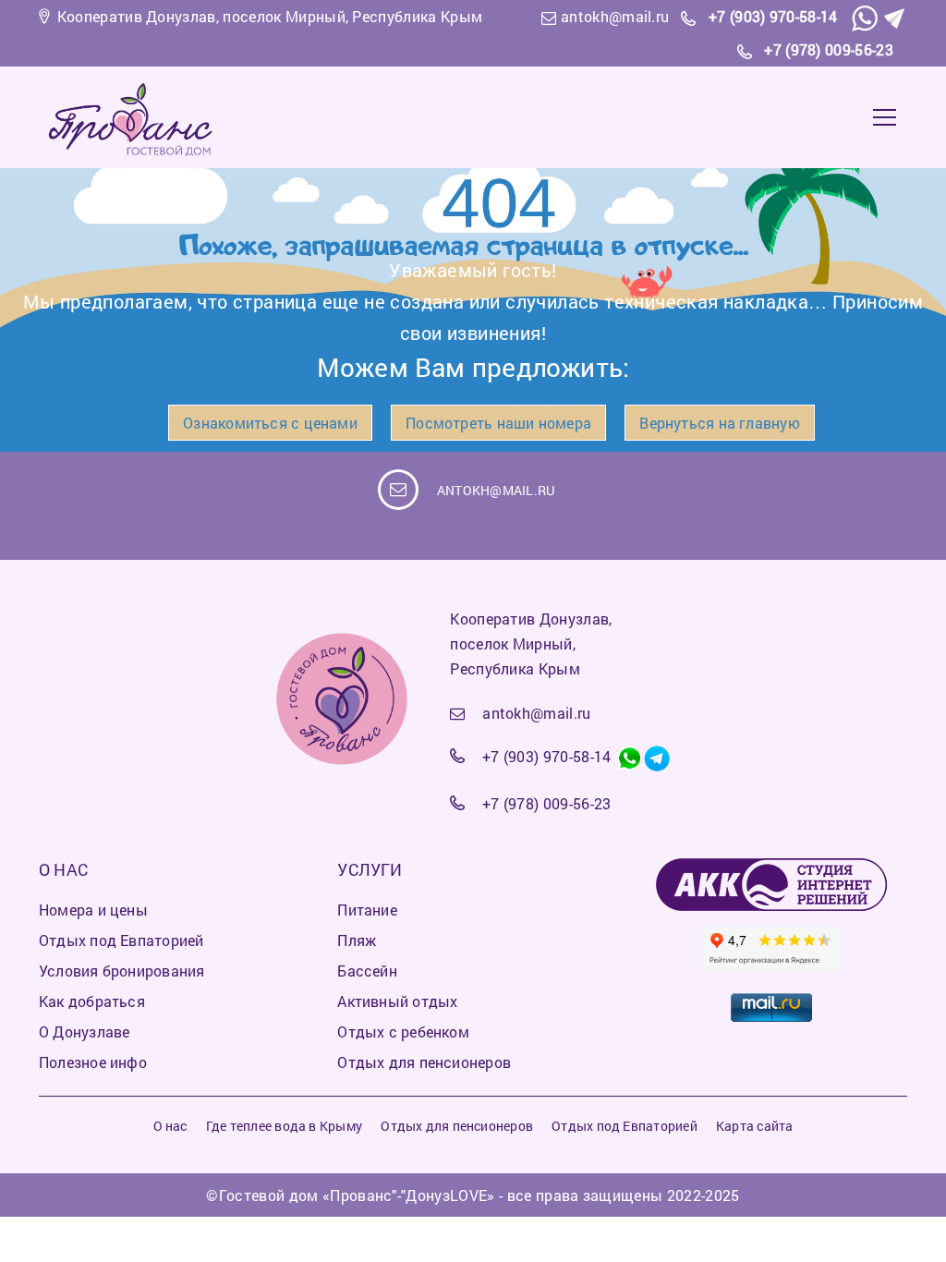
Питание (367, 909)
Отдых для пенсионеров (424, 1062)
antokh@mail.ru (615, 16)
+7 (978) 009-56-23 (828, 49)
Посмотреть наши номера (498, 422)
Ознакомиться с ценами (270, 422)
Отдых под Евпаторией (121, 940)
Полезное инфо (93, 1062)
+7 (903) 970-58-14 (773, 16)
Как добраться (92, 1001)
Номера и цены (93, 909)
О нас (170, 1126)
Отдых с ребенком (403, 1031)
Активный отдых (397, 1001)
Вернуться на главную (719, 422)
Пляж (356, 940)
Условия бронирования (121, 970)
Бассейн (367, 970)
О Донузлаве (84, 1031)
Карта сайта (754, 1126)
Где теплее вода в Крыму (284, 1126)
